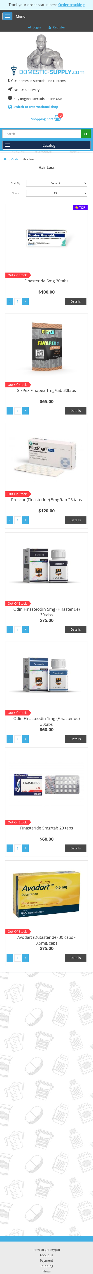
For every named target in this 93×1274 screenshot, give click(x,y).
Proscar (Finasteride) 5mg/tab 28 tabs (46, 499)
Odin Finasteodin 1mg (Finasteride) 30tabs (46, 721)
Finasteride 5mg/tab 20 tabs (46, 828)
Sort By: (16, 183)
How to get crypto (46, 1250)
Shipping (46, 1266)
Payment (46, 1260)
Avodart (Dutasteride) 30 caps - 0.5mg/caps (46, 940)
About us (46, 1255)
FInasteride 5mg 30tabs (46, 281)
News (46, 1271)
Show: (16, 193)
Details (75, 301)
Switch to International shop (36, 107)
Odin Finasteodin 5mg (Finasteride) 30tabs (46, 612)
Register (58, 27)
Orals (14, 159)
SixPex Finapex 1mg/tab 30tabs (46, 390)
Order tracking (71, 4)
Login (36, 27)
